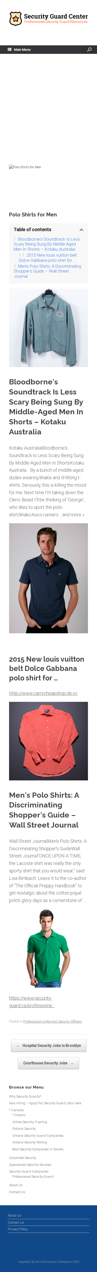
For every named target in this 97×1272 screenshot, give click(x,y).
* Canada (16, 1110)
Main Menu (22, 50)
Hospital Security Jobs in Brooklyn (48, 1045)
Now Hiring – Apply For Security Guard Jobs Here (45, 1103)
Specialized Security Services (30, 1165)
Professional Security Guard (32, 1176)
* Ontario (18, 1115)
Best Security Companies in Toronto (37, 1149)
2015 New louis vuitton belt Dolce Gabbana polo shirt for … (48, 258)
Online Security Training (29, 1122)
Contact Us (17, 1192)
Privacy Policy (18, 1229)
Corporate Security (22, 1158)
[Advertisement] (48, 113)
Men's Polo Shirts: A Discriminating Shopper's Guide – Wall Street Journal (47, 271)
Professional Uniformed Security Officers (52, 1021)
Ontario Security (24, 1129)
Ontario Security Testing (29, 1142)
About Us (16, 1185)
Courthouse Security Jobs (48, 1063)
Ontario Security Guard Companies (38, 1136)
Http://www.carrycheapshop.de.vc (43, 693)
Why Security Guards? (25, 1096)
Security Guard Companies (29, 1171)
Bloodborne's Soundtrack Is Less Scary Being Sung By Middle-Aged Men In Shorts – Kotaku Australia (47, 244)
